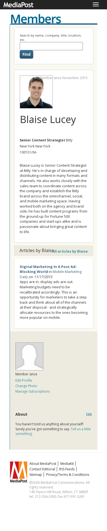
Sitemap (35, 474)
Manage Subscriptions (32, 391)
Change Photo (26, 386)
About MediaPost (42, 463)
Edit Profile (23, 380)
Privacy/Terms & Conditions (67, 474)
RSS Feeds (67, 469)
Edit (89, 414)
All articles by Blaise (70, 251)
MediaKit (67, 463)
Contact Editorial (42, 469)
